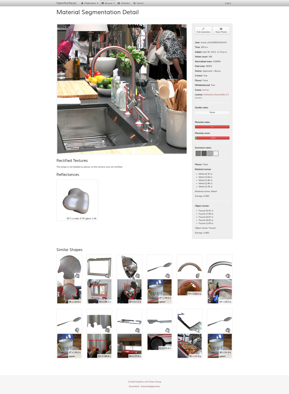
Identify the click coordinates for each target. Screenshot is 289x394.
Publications (90, 3)
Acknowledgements (150, 386)
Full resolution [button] (203, 32)
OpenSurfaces (66, 3)
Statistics (125, 3)
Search (140, 3)
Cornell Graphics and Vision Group (144, 381)
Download (134, 386)
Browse (108, 3)
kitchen (205, 90)
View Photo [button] (221, 32)
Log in (228, 3)
